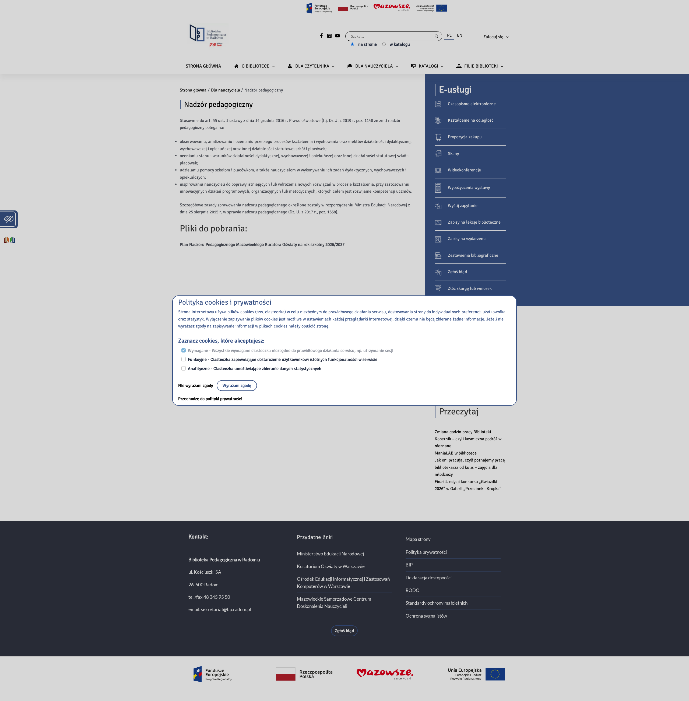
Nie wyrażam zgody (196, 385)
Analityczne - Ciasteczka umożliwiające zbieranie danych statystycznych (254, 368)
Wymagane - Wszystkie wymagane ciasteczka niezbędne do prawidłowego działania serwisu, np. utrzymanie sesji (290, 350)
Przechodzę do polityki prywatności (210, 398)
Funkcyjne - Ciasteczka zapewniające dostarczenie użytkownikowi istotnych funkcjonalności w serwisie (282, 359)
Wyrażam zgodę (237, 385)
